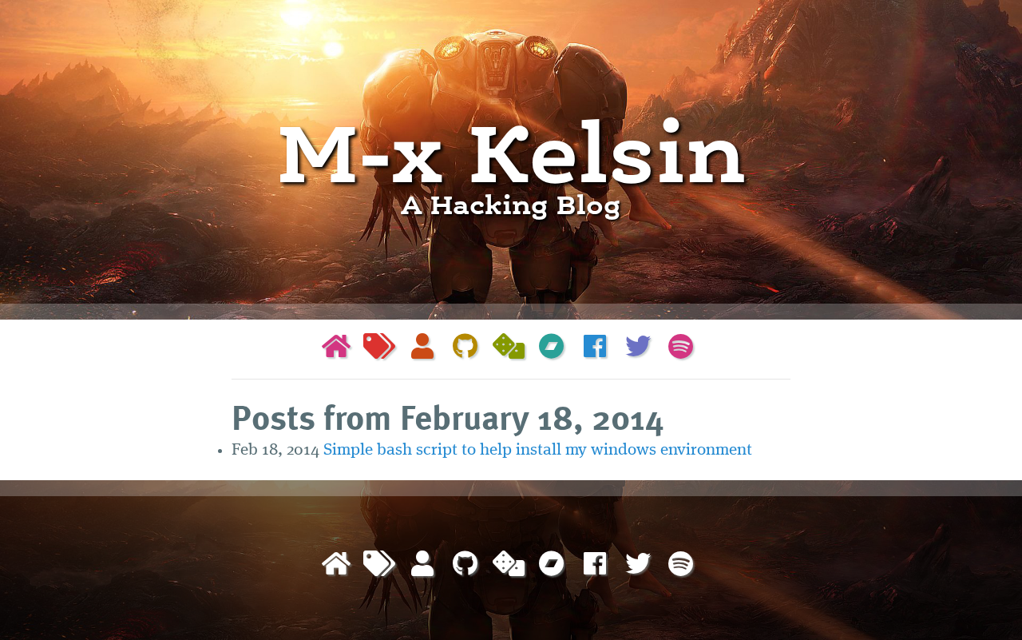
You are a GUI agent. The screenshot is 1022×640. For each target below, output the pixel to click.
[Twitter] (638, 349)
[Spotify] (681, 349)
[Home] (336, 349)
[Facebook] (595, 349)
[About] (422, 349)
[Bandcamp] (552, 349)
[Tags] (379, 349)
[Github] (465, 349)
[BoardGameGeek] (509, 349)
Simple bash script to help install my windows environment (537, 450)
